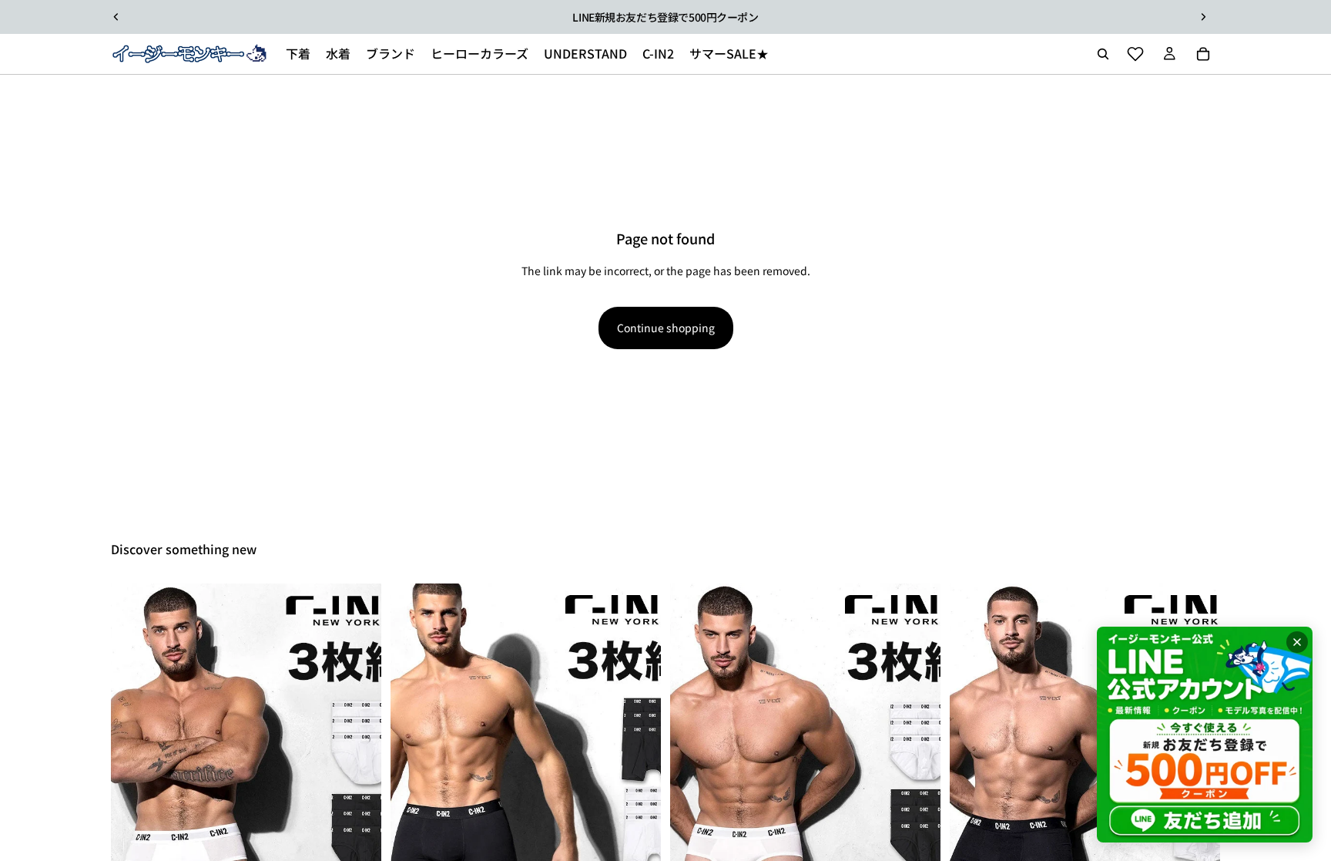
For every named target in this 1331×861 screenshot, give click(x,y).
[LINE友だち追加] (1205, 735)
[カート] (1203, 54)
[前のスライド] (116, 17)
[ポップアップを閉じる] (1297, 642)
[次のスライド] (1203, 17)
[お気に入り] (1135, 54)
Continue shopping (666, 327)
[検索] (1103, 54)
